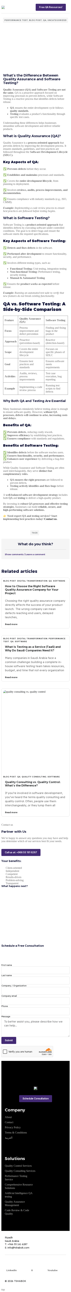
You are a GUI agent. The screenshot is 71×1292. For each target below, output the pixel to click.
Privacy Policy (13, 1127)
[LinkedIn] (11, 1265)
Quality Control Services (18, 1165)
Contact (9, 1122)
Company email (9, 996)
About (8, 1117)
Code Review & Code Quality (17, 1212)
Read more (11, 624)
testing (21, 497)
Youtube (52, 1270)
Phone (4, 1006)
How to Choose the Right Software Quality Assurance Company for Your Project (31, 590)
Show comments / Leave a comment (25, 554)
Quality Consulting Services (20, 1170)
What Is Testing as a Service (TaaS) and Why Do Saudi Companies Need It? (33, 648)
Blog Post (35, 20)
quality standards (19, 110)
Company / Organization (14, 985)
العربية (8, 1137)
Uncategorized (57, 20)
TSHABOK (20, 1281)
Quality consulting (34, 777)
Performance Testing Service (16, 1178)
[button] (69, 7)
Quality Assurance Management (15, 1203)
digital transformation (32, 581)
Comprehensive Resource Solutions (19, 1186)
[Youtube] (52, 1265)
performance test (16, 20)
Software (59, 581)
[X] (32, 1265)
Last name (6, 975)
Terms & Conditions (16, 1132)
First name (6, 965)
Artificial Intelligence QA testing (18, 1195)
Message (5, 1016)
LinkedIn (11, 1270)
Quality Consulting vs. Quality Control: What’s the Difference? (32, 783)
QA (44, 20)
